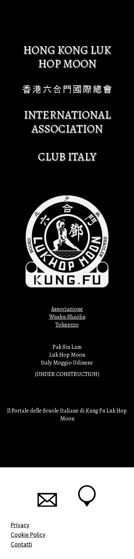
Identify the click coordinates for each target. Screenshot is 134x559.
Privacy (20, 525)
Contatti (21, 544)
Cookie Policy (28, 534)
